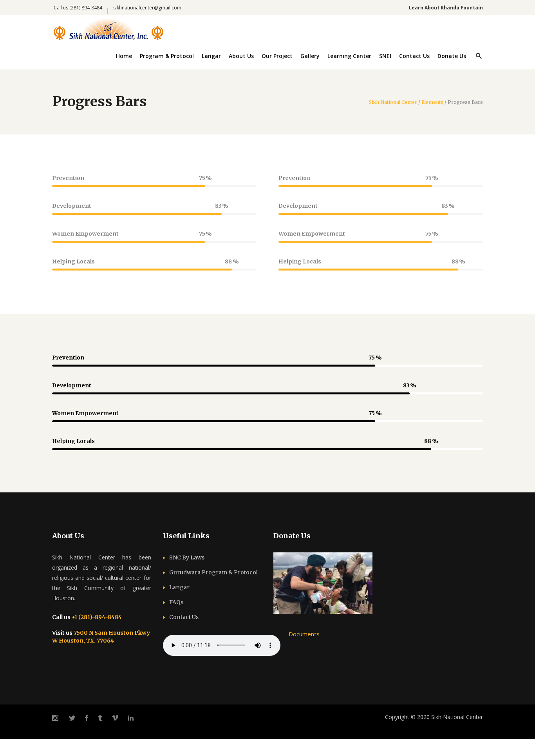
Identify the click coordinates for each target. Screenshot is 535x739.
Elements (432, 102)
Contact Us (184, 617)
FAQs (176, 602)
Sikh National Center (393, 102)
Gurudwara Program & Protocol (213, 572)
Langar (179, 587)
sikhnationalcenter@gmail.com (147, 7)
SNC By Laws (186, 557)
